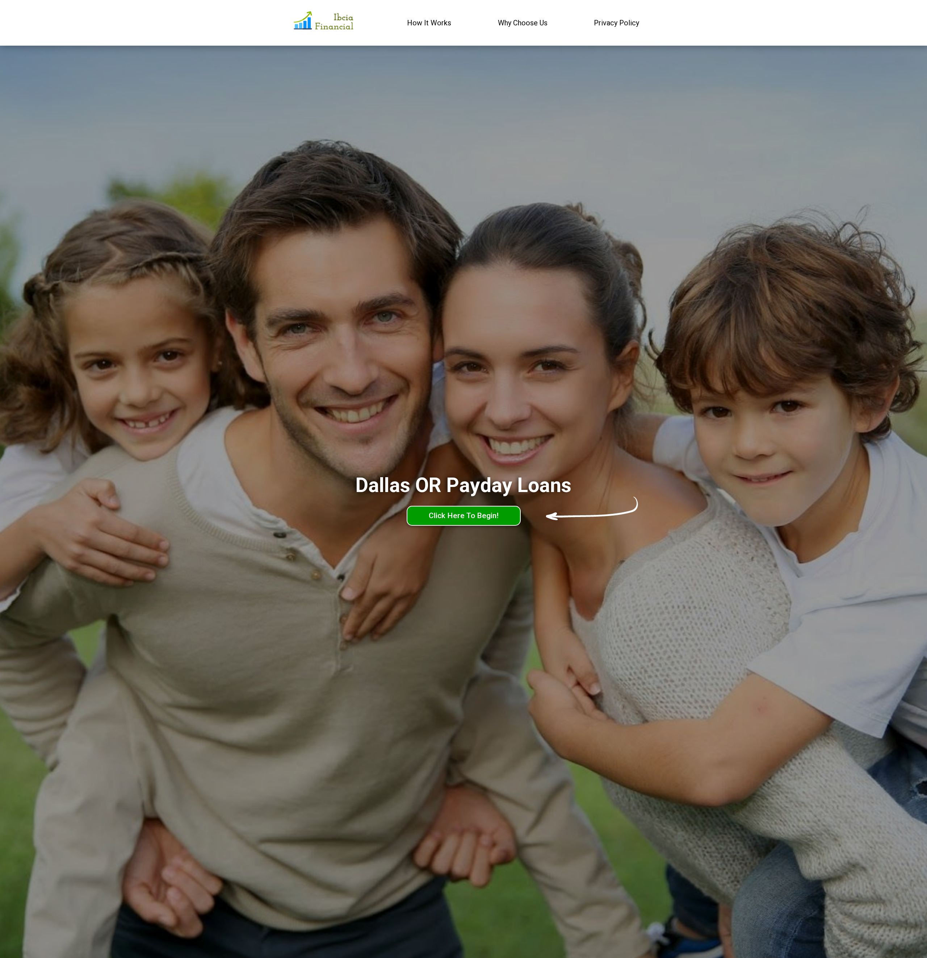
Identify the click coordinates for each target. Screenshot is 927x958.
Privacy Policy (616, 22)
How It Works (429, 22)
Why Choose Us (523, 22)
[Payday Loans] (324, 23)
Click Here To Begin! (464, 515)
